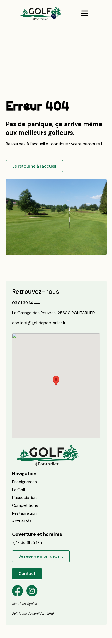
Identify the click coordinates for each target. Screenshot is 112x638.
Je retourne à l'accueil (34, 166)
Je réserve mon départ (40, 556)
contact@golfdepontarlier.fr (39, 322)
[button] (85, 13)
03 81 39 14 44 (26, 303)
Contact (26, 573)
